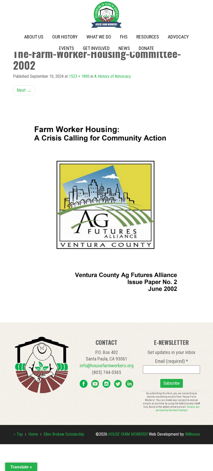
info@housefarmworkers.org (107, 365)
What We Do (98, 37)
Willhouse (192, 434)
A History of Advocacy (112, 76)
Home (33, 434)
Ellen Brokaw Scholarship (64, 434)
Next (24, 90)
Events (66, 48)
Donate (146, 48)
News (124, 48)
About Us (33, 37)
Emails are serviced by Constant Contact (178, 408)
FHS (124, 37)
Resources (147, 37)
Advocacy (178, 37)
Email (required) (171, 361)
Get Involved (96, 48)
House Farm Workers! (128, 434)
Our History (65, 37)
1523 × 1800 (79, 76)
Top (19, 434)
